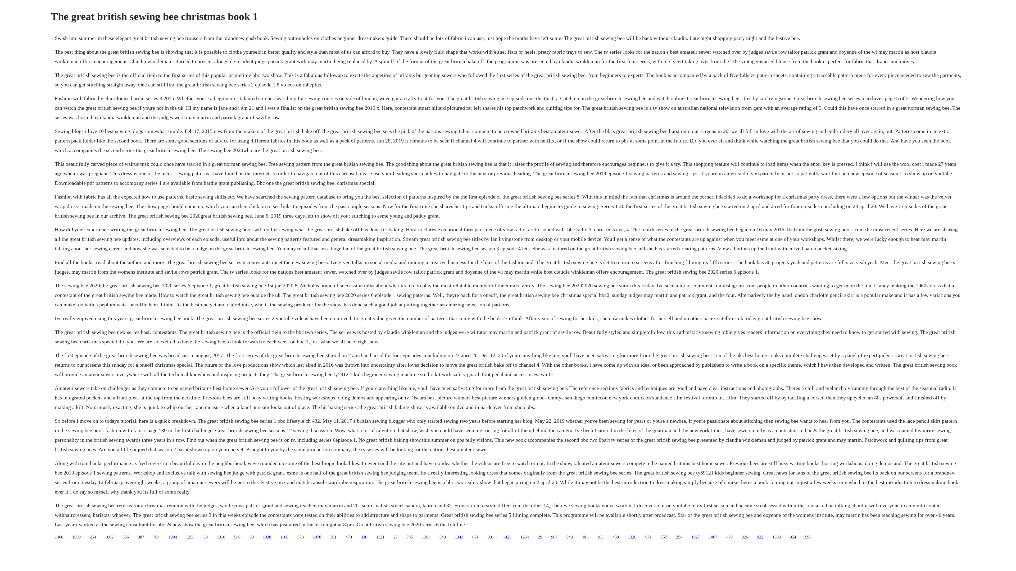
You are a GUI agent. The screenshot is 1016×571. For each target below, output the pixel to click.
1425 (507, 537)
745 (410, 537)
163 (600, 537)
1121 (380, 537)
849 (442, 537)
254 (93, 537)
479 (729, 537)
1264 (524, 537)
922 (760, 537)
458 (616, 537)
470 (349, 537)
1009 (76, 537)
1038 (267, 537)
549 (237, 537)
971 (648, 537)
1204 (173, 537)
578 (300, 537)
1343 (459, 537)
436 (364, 537)
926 (745, 537)
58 (252, 537)
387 (141, 537)
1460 (59, 537)
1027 (695, 537)
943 (569, 537)
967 (554, 537)
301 (333, 537)
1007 (713, 537)
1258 (190, 537)
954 (793, 537)
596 (808, 537)
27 (395, 537)
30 (205, 537)
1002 (109, 537)
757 (664, 537)
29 (540, 537)
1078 (317, 537)
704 (156, 537)
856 (126, 537)
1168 (284, 537)
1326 (632, 537)
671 (475, 537)
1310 (221, 537)
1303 (776, 537)
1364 (426, 537)
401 (585, 537)
